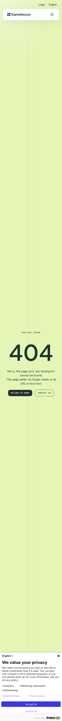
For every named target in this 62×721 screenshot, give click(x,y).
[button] (53, 3)
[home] (18, 14)
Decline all (31, 711)
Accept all (31, 704)
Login (42, 4)
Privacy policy (37, 696)
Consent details (10, 696)
